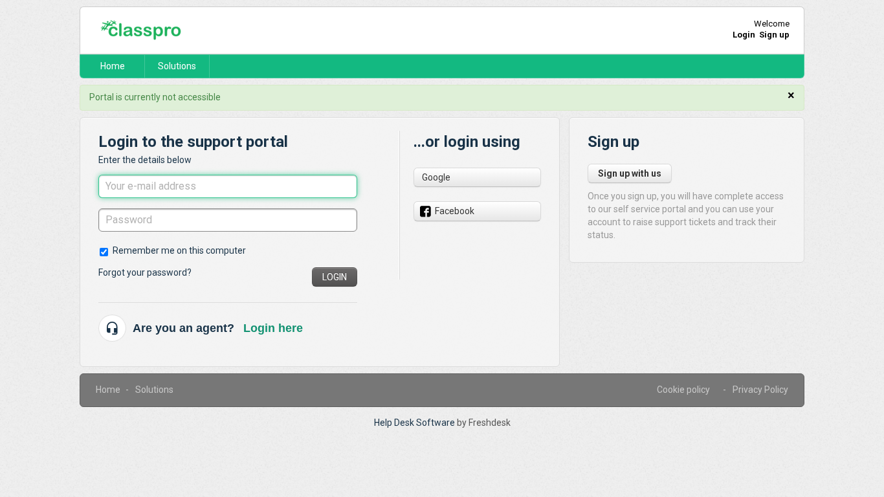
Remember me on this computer (179, 250)
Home (112, 66)
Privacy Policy (760, 389)
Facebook (454, 211)
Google (436, 177)
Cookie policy (683, 389)
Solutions (177, 66)
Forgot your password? (145, 272)
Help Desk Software (415, 422)
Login (334, 277)
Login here (273, 328)
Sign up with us (629, 173)
